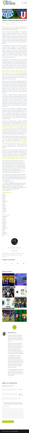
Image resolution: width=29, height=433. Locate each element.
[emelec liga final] (14, 14)
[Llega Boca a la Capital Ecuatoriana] (21, 304)
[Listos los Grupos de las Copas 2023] (21, 279)
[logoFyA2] (12, 2)
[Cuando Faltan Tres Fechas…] (8, 279)
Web (19, 398)
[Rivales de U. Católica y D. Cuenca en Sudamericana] (8, 304)
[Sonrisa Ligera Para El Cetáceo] (21, 291)
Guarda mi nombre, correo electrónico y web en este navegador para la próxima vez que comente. (13, 403)
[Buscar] (22, 2)
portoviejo (18, 254)
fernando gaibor (17, 253)
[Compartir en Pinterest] (18, 263)
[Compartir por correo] (24, 263)
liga (12, 254)
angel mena (8, 253)
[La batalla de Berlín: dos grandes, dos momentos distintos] (8, 291)
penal (14, 254)
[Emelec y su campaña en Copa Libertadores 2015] (8, 316)
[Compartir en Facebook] (5, 263)
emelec (12, 253)
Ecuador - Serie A (20, 22)
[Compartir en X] (11, 263)
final (21, 253)
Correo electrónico (21, 395)
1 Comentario (12, 22)
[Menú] (25, 2)
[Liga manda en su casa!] (21, 316)
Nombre (20, 389)
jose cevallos (8, 254)
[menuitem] (22, 2)
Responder (10, 377)
